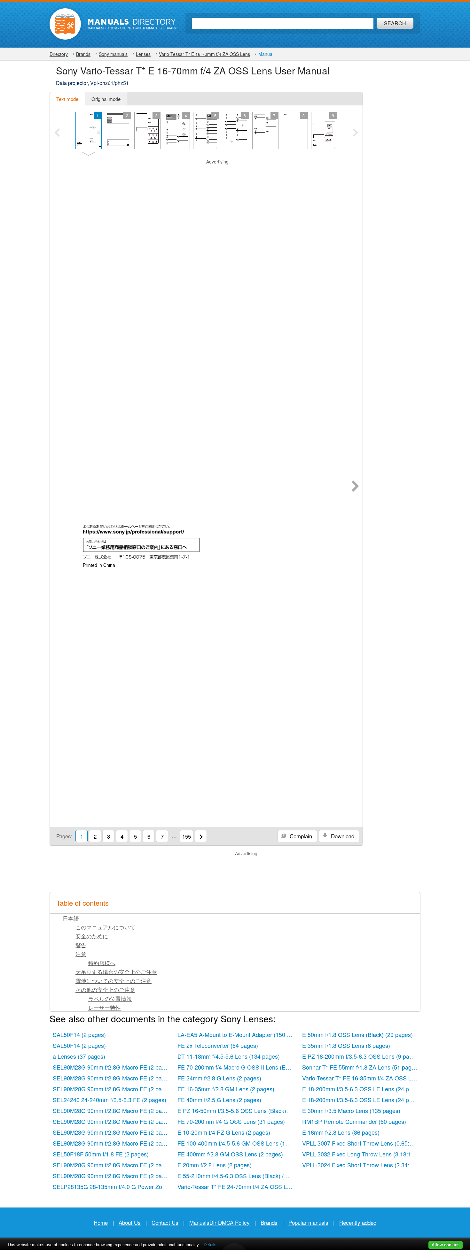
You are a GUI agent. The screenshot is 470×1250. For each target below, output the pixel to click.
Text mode (67, 98)
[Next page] (355, 486)
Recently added (357, 1222)
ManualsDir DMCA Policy (219, 1222)
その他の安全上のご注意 (105, 990)
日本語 (71, 918)
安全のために (91, 936)
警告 (80, 945)
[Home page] (65, 24)
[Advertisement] (206, 173)
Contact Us (165, 1222)
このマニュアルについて (105, 927)
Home (101, 1222)
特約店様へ (101, 963)
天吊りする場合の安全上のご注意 (116, 972)
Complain (300, 836)
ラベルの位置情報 (110, 998)
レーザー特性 (104, 1007)
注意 (80, 954)
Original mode (106, 98)
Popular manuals (308, 1222)
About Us (130, 1222)
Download (341, 836)
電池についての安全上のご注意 (113, 981)
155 (186, 836)
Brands (269, 1222)
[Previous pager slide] (57, 133)
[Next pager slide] (355, 133)
